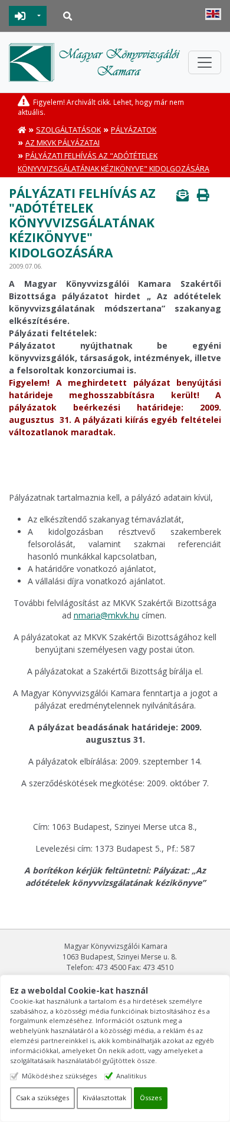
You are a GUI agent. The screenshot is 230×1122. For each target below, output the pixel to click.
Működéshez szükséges (59, 1075)
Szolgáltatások (68, 130)
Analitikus (131, 1075)
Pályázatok (133, 130)
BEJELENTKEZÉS (20, 16)
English (213, 14)
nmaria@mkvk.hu (106, 615)
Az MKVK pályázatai (62, 143)
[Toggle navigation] (204, 62)
